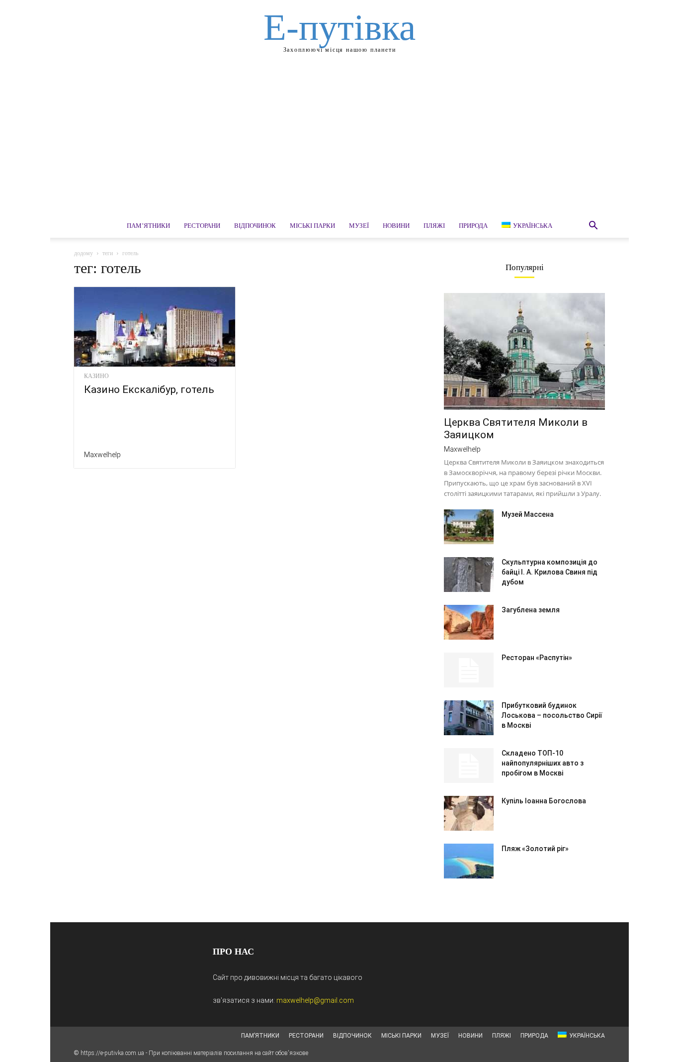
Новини (396, 225)
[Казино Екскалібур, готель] (154, 327)
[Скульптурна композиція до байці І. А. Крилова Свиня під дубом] (469, 574)
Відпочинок (255, 225)
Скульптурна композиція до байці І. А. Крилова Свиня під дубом (549, 572)
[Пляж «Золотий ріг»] (469, 861)
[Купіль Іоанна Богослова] (469, 813)
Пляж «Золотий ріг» (535, 849)
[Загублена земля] (469, 622)
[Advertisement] (339, 139)
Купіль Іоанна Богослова (544, 801)
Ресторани (202, 225)
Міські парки (312, 225)
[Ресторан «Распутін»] (469, 670)
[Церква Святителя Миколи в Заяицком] (524, 351)
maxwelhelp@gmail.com (315, 1000)
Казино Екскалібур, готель (149, 389)
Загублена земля (531, 610)
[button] (593, 226)
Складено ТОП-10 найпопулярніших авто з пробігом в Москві (543, 763)
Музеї (359, 225)
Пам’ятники (148, 225)
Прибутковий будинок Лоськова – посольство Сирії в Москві (552, 715)
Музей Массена (528, 514)
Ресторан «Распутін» (537, 658)
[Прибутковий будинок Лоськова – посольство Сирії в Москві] (469, 717)
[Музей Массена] (469, 526)
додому (83, 253)
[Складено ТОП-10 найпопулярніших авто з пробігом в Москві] (469, 765)
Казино (96, 376)
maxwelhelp (102, 455)
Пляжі (434, 225)
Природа (473, 225)
